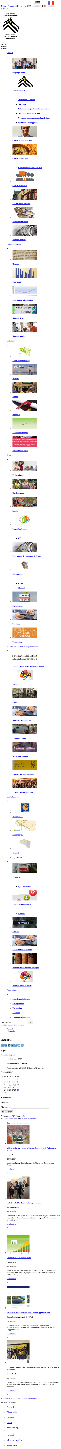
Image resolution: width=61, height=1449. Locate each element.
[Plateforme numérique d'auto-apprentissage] (24, 374)
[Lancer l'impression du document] (15, 1046)
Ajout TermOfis (24, 886)
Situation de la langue (21, 999)
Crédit (9, 1422)
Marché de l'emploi (20, 529)
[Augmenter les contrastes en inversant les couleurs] (9, 1046)
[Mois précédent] (1, 1072)
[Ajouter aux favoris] (22, 1046)
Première (4, 1118)
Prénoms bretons (19, 738)
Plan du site (12, 1412)
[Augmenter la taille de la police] (6, 1046)
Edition (15, 702)
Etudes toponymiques (21, 1017)
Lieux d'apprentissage (21, 361)
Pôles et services (18, 91)
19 (9, 1118)
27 (25, 1118)
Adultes (15, 397)
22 (15, 1118)
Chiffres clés (17, 282)
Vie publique (17, 1008)
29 (18, 1090)
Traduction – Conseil (26, 100)
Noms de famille (18, 336)
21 (15, 1087)
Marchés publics (19, 240)
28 (27, 1118)
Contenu (12, 6)
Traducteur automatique (22, 950)
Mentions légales (14, 1427)
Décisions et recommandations (30, 168)
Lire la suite (11, 1169)
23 (17, 1118)
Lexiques (16, 1013)
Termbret (22, 104)
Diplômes (16, 415)
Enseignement (18, 493)
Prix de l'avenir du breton (22, 792)
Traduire (16, 624)
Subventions (17, 574)
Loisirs (15, 511)
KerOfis (15, 932)
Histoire (15, 264)
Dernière (33, 1118)
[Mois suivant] (12, 1072)
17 (5, 1087)
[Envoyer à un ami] (19, 1046)
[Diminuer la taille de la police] (2, 1046)
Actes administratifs (20, 222)
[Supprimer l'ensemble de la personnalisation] (12, 1046)
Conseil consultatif (19, 186)
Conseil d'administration (22, 141)
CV (19, 538)
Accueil (10, 1029)
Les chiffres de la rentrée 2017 (19, 1258)
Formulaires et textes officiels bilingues (28, 666)
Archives (21, 914)
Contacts (15, 853)
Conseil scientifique (20, 159)
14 (15, 1085)
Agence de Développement (28, 123)
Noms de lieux (18, 318)
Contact (4, 8)
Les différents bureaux (21, 204)
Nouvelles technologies (21, 720)
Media (15, 684)
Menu (3, 6)
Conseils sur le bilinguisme (23, 774)
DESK (20, 583)
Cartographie (17, 835)
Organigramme (18, 73)
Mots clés (5, 1103)
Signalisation (17, 606)
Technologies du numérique (29, 113)
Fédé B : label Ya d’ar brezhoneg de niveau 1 (24, 1203)
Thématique (5, 1107)
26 (23, 1118)
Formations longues (20, 433)
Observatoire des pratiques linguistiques (34, 118)
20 (11, 1118)
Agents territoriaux (20, 451)
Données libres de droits (21, 986)
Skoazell (21, 588)
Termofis (16, 877)
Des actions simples (20, 756)
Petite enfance (18, 475)
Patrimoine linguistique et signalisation (34, 109)
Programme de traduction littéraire (26, 556)
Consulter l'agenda (8, 1055)
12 (10, 1085)
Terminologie (17, 642)
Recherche (22, 6)
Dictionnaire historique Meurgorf (25, 968)
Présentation (17, 817)
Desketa (15, 379)
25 (21, 1118)
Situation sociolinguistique (23, 300)
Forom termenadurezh (21, 904)
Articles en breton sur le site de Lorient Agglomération (28, 1313)
